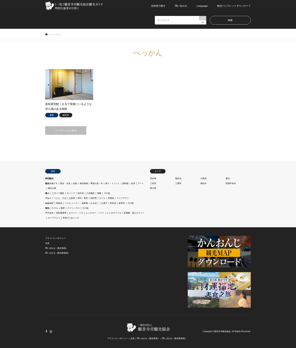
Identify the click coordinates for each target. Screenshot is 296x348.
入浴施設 (90, 193)
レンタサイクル (114, 213)
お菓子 (104, 203)
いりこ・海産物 (80, 203)
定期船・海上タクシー (134, 213)
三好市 (153, 183)
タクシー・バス (76, 213)
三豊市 (178, 183)
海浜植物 (84, 183)
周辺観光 (49, 178)
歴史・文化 (65, 183)
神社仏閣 (52, 188)
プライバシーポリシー (55, 238)
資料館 (125, 183)
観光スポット (51, 183)
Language (202, 5)
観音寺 (178, 178)
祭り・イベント (112, 183)
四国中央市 (231, 183)
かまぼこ (94, 203)
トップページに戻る (66, 130)
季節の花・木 (96, 183)
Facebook (46, 331)
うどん (68, 203)
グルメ (48, 198)
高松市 (203, 183)
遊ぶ (47, 193)
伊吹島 (153, 178)
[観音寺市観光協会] (74, 5)
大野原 (203, 178)
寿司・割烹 (83, 198)
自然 (75, 183)
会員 (47, 243)
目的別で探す (158, 5)
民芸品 (113, 203)
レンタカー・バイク (95, 213)
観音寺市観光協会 (222, 331)
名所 (133, 183)
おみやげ (49, 203)
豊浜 (228, 178)
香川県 (153, 188)
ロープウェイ (54, 218)
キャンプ (71, 193)
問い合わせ (181, 5)
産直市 (122, 203)
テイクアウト (123, 198)
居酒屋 (111, 198)
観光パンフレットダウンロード (234, 5)
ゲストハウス (73, 208)
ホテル (55, 208)
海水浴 (81, 193)
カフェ (102, 198)
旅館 (63, 208)
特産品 (59, 203)
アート (141, 183)
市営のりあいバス (71, 218)
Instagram (51, 331)
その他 (107, 193)
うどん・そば (60, 198)
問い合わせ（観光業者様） (57, 253)
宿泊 (47, 208)
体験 (99, 193)
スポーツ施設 (58, 193)
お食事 (72, 198)
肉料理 (93, 198)
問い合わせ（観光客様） (56, 248)
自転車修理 (61, 213)
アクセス (49, 213)
